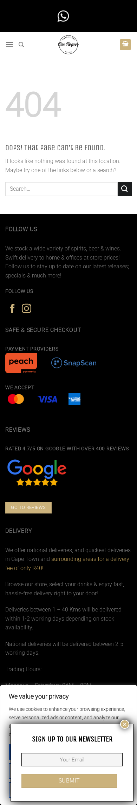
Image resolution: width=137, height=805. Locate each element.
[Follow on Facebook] (12, 309)
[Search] (21, 44)
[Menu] (9, 44)
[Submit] (125, 189)
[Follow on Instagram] (26, 309)
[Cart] (125, 45)
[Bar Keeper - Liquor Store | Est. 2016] (69, 44)
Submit (69, 781)
